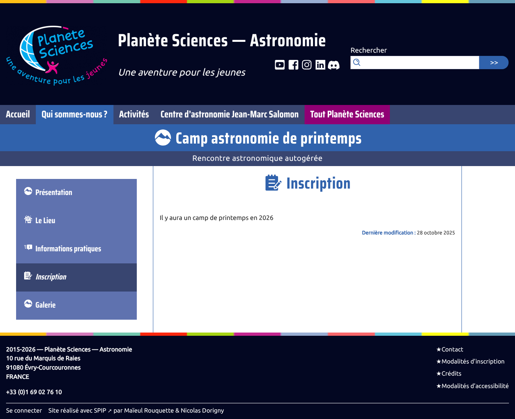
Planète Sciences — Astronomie (222, 41)
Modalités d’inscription (473, 361)
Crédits (451, 374)
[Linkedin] (320, 66)
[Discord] (334, 66)
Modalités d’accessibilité (475, 386)
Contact (452, 349)
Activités (134, 114)
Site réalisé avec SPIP (77, 411)
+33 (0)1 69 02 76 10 (34, 392)
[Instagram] (307, 66)
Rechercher (368, 50)
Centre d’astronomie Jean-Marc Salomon (230, 114)
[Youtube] (280, 66)
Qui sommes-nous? (74, 114)
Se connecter (24, 411)
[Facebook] (293, 66)
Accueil (18, 114)
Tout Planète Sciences (347, 114)
